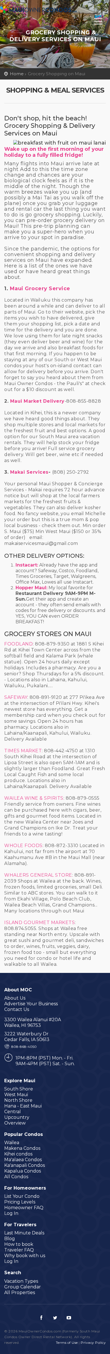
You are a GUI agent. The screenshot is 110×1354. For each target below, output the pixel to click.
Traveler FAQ (19, 1250)
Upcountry (16, 1117)
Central (12, 1111)
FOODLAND (18, 644)
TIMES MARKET (23, 750)
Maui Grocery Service (40, 288)
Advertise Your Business (31, 1003)
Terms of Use (67, 1342)
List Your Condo (21, 1196)
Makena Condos (22, 1148)
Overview (15, 1123)
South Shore (18, 1089)
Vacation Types (21, 1281)
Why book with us (24, 1255)
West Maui (16, 1094)
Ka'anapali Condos (24, 1165)
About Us (14, 998)
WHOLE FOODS (23, 845)
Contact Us (16, 1009)
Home (17, 73)
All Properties (19, 1292)
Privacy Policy (93, 1342)
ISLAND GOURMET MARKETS (39, 922)
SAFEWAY (15, 697)
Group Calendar (22, 1287)
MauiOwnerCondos (39, 10)
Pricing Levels (19, 1202)
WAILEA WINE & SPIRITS (33, 798)
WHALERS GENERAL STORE (38, 875)
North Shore (18, 1100)
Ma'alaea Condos (23, 1159)
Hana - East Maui (23, 1106)
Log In (11, 1213)
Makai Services (29, 472)
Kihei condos (18, 1154)
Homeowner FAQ (23, 1207)
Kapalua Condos (22, 1171)
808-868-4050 (24, 1046)
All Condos (16, 1176)
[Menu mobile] (98, 22)
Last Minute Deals (24, 1233)
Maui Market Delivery (37, 401)
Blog (9, 1238)
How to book (18, 1244)
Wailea (11, 1142)
